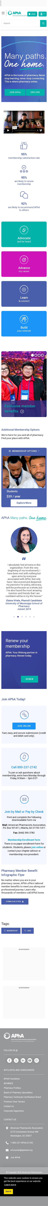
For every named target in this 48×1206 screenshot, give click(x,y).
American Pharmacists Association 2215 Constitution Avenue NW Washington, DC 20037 (26, 1132)
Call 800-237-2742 (24, 767)
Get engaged (25, 411)
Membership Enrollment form (24, 839)
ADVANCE (8, 1083)
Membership (12, 931)
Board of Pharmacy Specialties (18, 1092)
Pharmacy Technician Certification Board (22, 1097)
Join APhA (15, 1157)
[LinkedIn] (23, 1060)
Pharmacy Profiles (12, 1088)
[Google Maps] (7, 1128)
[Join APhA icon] (7, 1157)
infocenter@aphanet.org (21, 1150)
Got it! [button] (8, 1191)
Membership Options (24, 451)
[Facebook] (9, 1060)
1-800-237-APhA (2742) (21, 1142)
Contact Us (9, 1106)
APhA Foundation (12, 1079)
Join (33, 14)
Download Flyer (14, 901)
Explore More (24, 502)
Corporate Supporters (14, 1111)
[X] (16, 1060)
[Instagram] (36, 1060)
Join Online (24, 726)
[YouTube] (29, 1060)
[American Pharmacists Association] (15, 13)
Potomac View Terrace (14, 1101)
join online (37, 847)
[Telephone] (7, 1143)
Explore (35, 92)
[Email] (7, 1150)
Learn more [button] (10, 1184)
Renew (29, 679)
